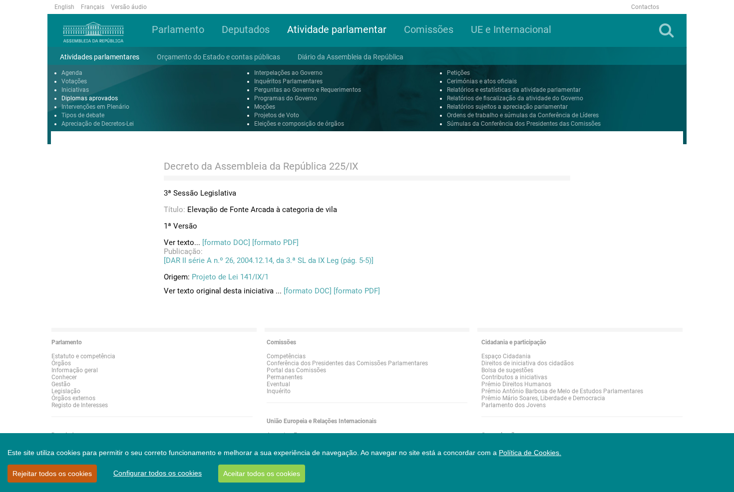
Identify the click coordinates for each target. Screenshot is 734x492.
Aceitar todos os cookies (261, 474)
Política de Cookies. (530, 453)
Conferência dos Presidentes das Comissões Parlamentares (347, 363)
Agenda (71, 72)
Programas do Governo (285, 98)
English (64, 6)
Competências (286, 356)
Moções (264, 106)
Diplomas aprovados (89, 98)
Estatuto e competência (83, 356)
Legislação (65, 391)
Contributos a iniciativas (514, 377)
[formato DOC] (226, 242)
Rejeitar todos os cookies (52, 474)
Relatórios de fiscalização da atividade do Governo (515, 98)
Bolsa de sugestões (507, 370)
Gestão (60, 384)
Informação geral (74, 370)
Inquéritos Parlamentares (288, 81)
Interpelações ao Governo (288, 72)
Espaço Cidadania (506, 356)
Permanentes (285, 377)
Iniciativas (75, 89)
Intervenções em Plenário (95, 106)
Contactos (645, 6)
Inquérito (279, 391)
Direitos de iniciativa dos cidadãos (527, 363)
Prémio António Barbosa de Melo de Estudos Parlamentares (562, 391)
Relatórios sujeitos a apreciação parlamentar (507, 106)
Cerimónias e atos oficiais (482, 81)
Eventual (278, 384)
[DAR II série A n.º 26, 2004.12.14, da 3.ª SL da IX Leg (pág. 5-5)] (268, 260)
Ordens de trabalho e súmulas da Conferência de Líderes (523, 115)
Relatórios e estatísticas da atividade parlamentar (514, 89)
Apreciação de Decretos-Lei (97, 123)
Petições (458, 72)
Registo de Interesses (79, 405)
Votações (74, 81)
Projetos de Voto (276, 115)
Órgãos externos (73, 398)
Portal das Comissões (296, 370)
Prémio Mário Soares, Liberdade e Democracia (543, 398)
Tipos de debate (82, 115)
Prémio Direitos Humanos (516, 384)
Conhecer (64, 377)
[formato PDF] (275, 242)
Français (92, 6)
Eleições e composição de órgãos (299, 123)
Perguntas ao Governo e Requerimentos (307, 89)
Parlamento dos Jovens (513, 405)
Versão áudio (129, 6)
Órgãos (61, 363)
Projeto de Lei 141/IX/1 (230, 276)
